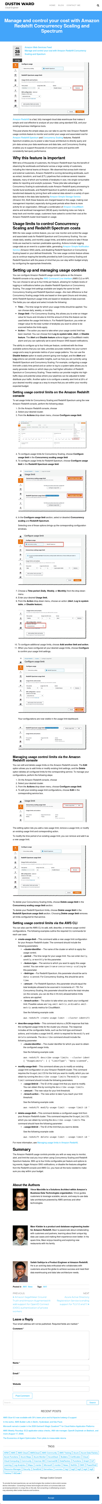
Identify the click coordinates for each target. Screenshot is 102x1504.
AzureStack (53, 1456)
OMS (82, 1465)
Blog (61, 5)
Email (16, 1373)
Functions (77, 1460)
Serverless (48, 1469)
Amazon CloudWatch (73, 206)
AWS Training (65, 1452)
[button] (98, 1477)
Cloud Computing (11, 1460)
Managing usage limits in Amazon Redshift (57, 1142)
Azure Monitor (40, 1456)
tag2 (73, 1469)
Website (17, 1383)
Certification (75, 1456)
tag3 (79, 1469)
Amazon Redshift (21, 119)
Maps (30, 1465)
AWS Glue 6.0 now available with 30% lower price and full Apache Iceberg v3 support (39, 1417)
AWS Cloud (23, 1452)
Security (26, 1469)
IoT (92, 1460)
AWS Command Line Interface (57, 278)
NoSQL (74, 1465)
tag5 (91, 1469)
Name (16, 1362)
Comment (18, 1328)
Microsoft (48, 1465)
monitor (57, 1465)
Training (7, 1473)
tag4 (85, 1469)
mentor (38, 1465)
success (59, 1469)
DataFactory (65, 1460)
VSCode (16, 1473)
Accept (51, 1497)
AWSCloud (35, 1452)
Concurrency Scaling (53, 137)
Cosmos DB (39, 1460)
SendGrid (37, 1469)
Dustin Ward (19, 4)
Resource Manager (12, 1469)
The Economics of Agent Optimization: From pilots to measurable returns (34, 1438)
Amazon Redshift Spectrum (26, 137)
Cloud (85, 1456)
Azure (76, 1452)
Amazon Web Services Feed (38, 47)
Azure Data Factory (89, 1452)
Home (52, 5)
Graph (86, 1460)
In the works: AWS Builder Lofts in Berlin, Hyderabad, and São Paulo (32, 1421)
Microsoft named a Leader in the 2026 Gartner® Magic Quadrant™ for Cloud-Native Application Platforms (49, 1426)
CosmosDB (52, 1460)
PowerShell (91, 1465)
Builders (64, 1456)
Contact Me (74, 5)
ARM (6, 1452)
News (30, 1286)
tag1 (67, 1469)
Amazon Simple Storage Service (65, 196)
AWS (25, 1286)
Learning (8, 1465)
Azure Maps (26, 1456)
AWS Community (49, 1452)
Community (27, 1460)
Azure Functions (11, 1456)
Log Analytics (20, 1465)
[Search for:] (51, 1402)
